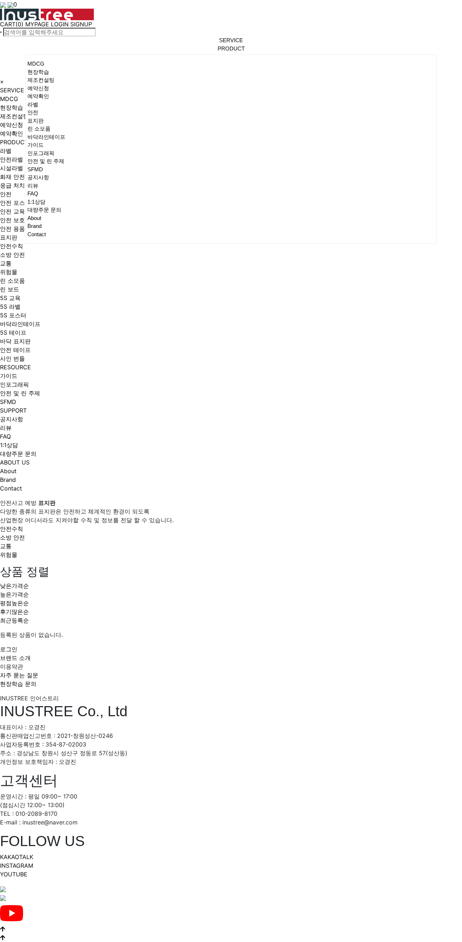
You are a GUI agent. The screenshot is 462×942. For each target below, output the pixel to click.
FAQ (32, 193)
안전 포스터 (15, 202)
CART (11, 24)
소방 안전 (12, 254)
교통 (6, 263)
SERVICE (12, 90)
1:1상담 (36, 202)
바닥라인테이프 (46, 137)
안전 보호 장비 (19, 220)
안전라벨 (11, 159)
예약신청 (38, 88)
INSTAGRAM (16, 865)
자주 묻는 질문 (19, 675)
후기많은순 (14, 611)
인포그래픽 (41, 153)
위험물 (8, 272)
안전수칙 (11, 246)
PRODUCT (14, 142)
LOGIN (60, 24)
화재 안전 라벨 (19, 176)
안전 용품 (12, 228)
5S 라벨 (10, 306)
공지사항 (38, 177)
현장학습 (38, 72)
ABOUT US (15, 462)
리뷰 (32, 185)
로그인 (8, 649)
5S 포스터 (13, 315)
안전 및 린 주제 (45, 161)
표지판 (35, 121)
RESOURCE (15, 367)
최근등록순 (14, 620)
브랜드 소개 (15, 657)
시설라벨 (11, 168)
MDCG (35, 64)
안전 (32, 112)
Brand (34, 226)
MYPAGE (37, 24)
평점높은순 (14, 603)
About (34, 218)
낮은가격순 (14, 585)
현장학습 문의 (18, 683)
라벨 (32, 104)
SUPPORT (13, 410)
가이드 (35, 145)
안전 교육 (12, 211)
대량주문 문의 (44, 210)
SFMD (35, 169)
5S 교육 (10, 297)
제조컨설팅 (41, 80)
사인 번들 (12, 358)
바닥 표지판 (15, 341)
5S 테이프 (13, 332)
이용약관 (11, 666)
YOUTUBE (13, 874)
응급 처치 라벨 (19, 185)
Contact (36, 234)
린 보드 (9, 289)
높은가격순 (14, 594)
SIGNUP (81, 24)
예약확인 (38, 96)
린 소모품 (39, 129)
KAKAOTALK (16, 856)
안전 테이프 (15, 349)
